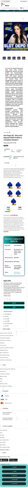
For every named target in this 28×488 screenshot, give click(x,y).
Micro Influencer (4, 352)
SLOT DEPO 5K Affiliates (6, 386)
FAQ (1, 381)
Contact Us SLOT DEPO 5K (6, 335)
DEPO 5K (2, 437)
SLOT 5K (2, 435)
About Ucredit (3, 383)
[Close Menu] (1, 6)
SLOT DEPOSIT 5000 (5, 447)
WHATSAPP (15, 479)
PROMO (15, 466)
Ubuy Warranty (4, 357)
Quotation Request (5, 338)
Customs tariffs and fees (6, 347)
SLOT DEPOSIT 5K (4, 440)
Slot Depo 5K (8, 68)
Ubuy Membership (4, 355)
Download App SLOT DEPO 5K (7, 369)
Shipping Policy (4, 350)
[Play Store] (13, 460)
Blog (1, 379)
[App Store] (4, 460)
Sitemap (2, 343)
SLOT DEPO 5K (7, 132)
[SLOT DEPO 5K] (7, 5)
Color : (6, 163)
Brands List (3, 371)
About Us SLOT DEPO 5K (6, 333)
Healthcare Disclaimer (6, 360)
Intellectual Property (5, 340)
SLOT (1, 432)
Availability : (6, 157)
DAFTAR (21, 10)
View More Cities (4, 450)
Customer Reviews (5, 374)
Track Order (3, 345)
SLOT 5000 (2, 442)
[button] (23, 18)
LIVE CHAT (14, 483)
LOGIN (7, 10)
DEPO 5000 (3, 445)
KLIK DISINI (6, 231)
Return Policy (3, 376)
